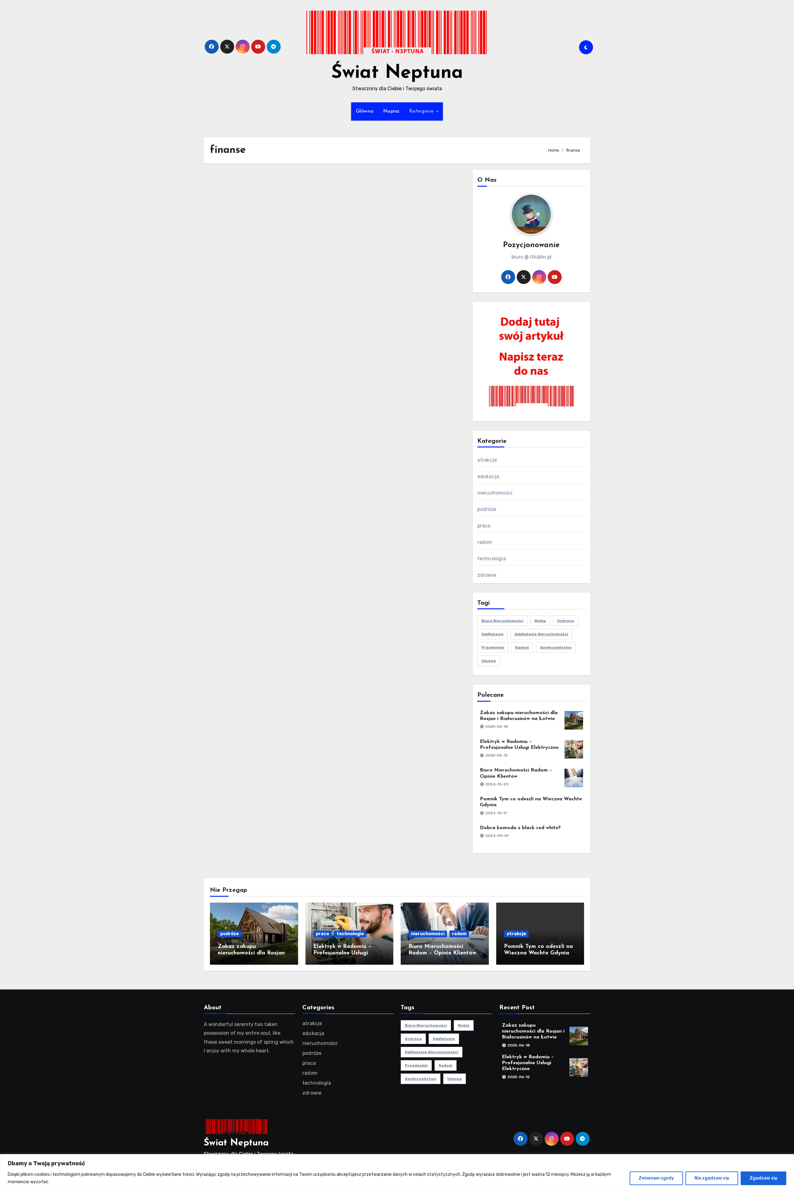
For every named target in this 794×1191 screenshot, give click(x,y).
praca (484, 526)
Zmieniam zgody (656, 1178)
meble (540, 621)
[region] (397, 1172)
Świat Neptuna (397, 73)
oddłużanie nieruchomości (541, 634)
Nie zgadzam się (711, 1178)
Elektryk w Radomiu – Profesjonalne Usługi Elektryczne (342, 953)
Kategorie (422, 111)
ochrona (565, 621)
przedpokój (492, 647)
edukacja (488, 476)
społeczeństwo (556, 647)
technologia (491, 559)
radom (485, 542)
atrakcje (487, 460)
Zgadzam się (763, 1178)
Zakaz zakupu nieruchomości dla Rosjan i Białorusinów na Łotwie (253, 953)
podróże (486, 509)
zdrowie (486, 575)
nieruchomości (495, 493)
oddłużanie (492, 634)
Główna (365, 111)
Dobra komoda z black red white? (520, 827)
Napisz (391, 111)
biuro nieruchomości (502, 621)
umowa (488, 661)
